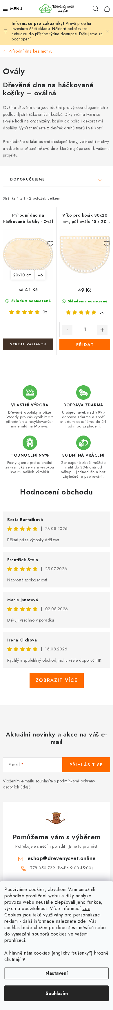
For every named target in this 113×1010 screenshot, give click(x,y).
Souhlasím (56, 993)
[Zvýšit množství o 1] (102, 330)
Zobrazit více (57, 680)
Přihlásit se (86, 765)
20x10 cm (22, 275)
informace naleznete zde (60, 921)
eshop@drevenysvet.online (62, 858)
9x (45, 312)
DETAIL (28, 344)
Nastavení (56, 973)
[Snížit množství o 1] (67, 330)
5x (101, 312)
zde (86, 908)
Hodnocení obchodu (56, 491)
